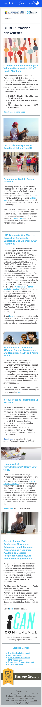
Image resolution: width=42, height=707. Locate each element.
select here (19, 218)
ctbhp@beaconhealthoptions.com (23, 696)
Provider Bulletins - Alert (19, 653)
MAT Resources (15, 660)
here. (20, 392)
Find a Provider (15, 655)
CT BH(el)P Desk (15, 664)
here (11, 316)
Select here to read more (14, 112)
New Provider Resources (19, 658)
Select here (8, 439)
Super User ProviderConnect (21, 662)
